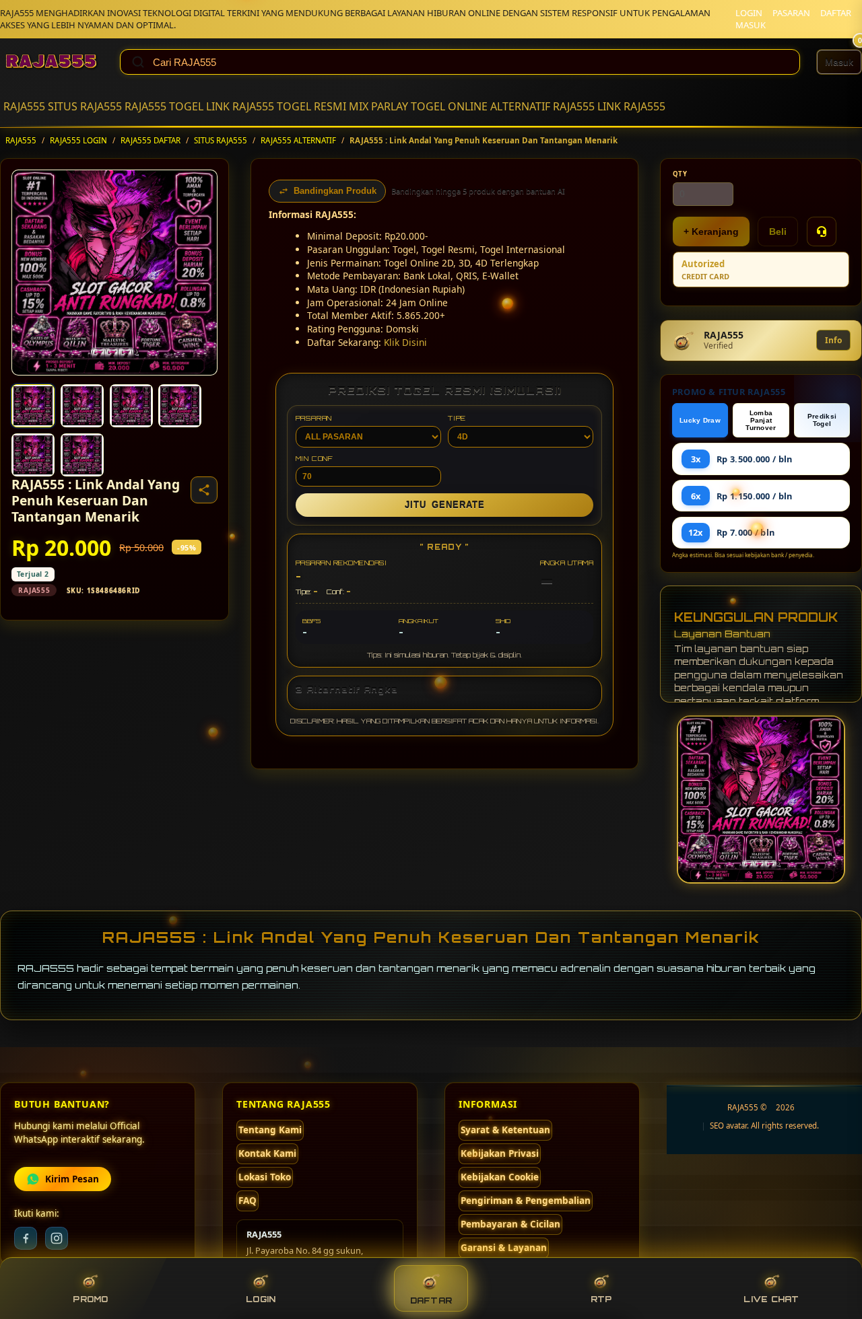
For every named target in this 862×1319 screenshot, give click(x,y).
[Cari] (138, 62)
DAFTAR (835, 13)
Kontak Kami (267, 1153)
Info (833, 340)
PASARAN (791, 13)
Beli (778, 231)
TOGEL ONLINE (449, 106)
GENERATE (445, 505)
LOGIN (748, 13)
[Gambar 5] (33, 454)
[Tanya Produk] (821, 231)
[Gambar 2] (82, 405)
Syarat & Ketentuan (505, 1130)
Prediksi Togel (821, 420)
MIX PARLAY (378, 106)
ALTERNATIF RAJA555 (542, 106)
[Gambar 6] (82, 454)
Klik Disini (405, 342)
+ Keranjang (711, 231)
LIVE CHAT (771, 1299)
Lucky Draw (700, 420)
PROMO (90, 1299)
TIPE (457, 418)
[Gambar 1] (33, 405)
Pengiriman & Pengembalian (526, 1201)
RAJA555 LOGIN (78, 140)
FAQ (247, 1201)
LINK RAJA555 (240, 106)
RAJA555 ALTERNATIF (298, 140)
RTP (601, 1299)
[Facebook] (25, 1238)
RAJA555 (24, 106)
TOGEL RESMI (311, 106)
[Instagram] (56, 1238)
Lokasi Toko (264, 1177)
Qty (680, 174)
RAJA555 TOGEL (164, 106)
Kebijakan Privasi (500, 1153)
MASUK (750, 25)
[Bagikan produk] (204, 489)
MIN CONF (314, 458)
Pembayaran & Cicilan (510, 1224)
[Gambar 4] (179, 405)
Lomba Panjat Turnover (760, 420)
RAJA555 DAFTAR (150, 140)
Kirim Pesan (72, 1179)
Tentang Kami (270, 1130)
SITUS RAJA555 (85, 106)
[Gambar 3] (131, 405)
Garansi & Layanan (504, 1248)
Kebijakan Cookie (500, 1177)
